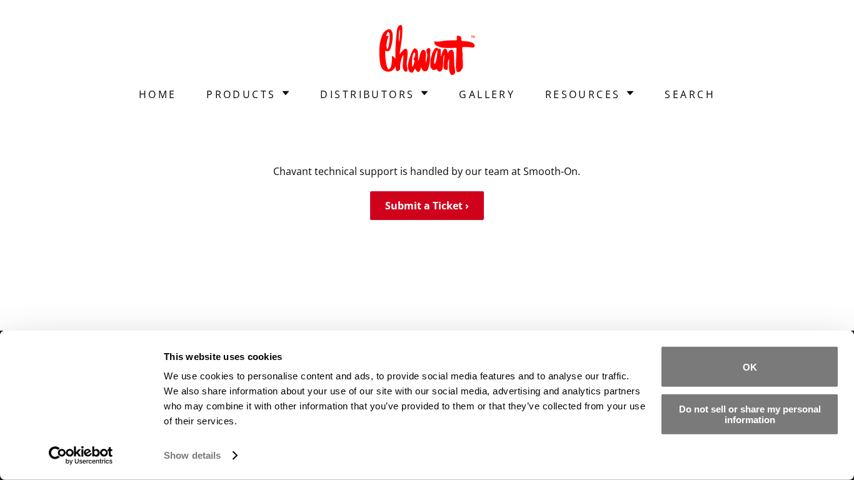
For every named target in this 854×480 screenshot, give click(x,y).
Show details (192, 455)
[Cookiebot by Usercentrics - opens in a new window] (81, 455)
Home (158, 94)
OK (750, 366)
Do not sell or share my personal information (750, 413)
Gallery (487, 94)
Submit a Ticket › (427, 205)
